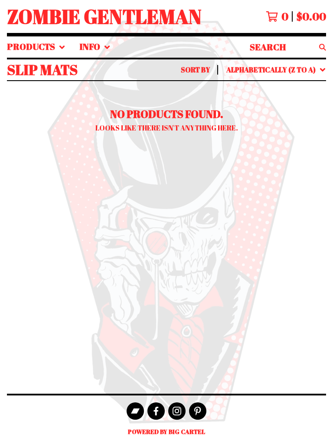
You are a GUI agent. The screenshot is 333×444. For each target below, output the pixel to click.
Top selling (250, 120)
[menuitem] (36, 47)
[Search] (323, 47)
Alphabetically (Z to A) (272, 148)
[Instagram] (177, 411)
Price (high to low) (264, 203)
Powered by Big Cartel (166, 432)
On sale (242, 106)
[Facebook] (156, 411)
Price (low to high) (264, 189)
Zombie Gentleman (104, 16)
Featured (246, 92)
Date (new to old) (262, 161)
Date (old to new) (262, 175)
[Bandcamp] (135, 411)
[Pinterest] (197, 411)
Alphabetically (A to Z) (272, 134)
